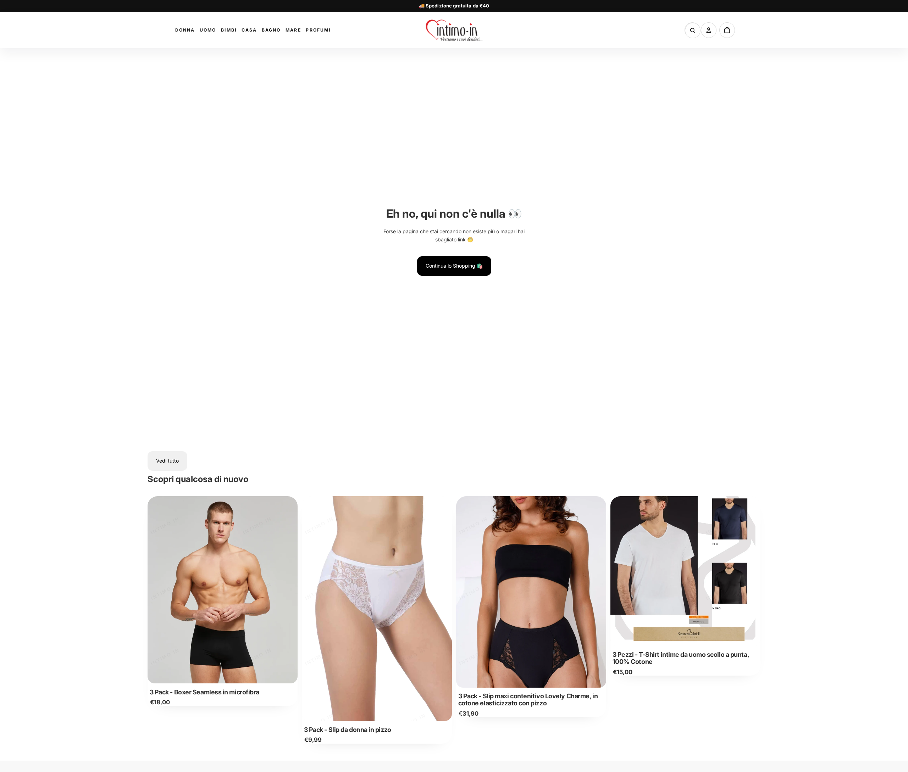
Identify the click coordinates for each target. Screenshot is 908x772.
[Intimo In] (454, 30)
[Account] (708, 30)
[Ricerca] (693, 30)
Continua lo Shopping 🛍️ (454, 266)
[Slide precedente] (158, 590)
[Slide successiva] (287, 590)
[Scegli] (286, 672)
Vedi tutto (167, 461)
